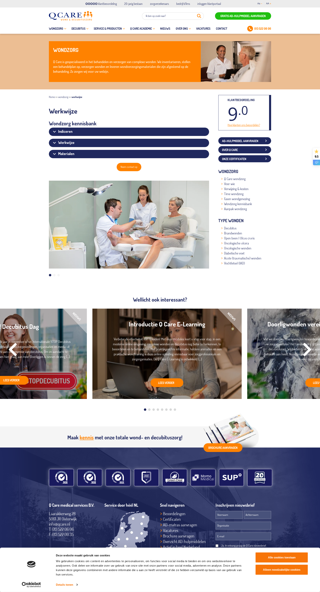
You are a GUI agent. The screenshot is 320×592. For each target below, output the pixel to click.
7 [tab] (170, 409)
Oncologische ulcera (236, 243)
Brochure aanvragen (223, 448)
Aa (258, 3)
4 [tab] (158, 409)
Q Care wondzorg (235, 179)
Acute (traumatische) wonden (242, 258)
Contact (221, 28)
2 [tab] (54, 275)
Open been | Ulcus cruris (239, 238)
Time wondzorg (234, 194)
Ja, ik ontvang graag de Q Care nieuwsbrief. (243, 545)
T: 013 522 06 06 (61, 529)
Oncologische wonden (237, 248)
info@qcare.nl (59, 524)
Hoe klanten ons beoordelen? (244, 125)
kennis (87, 437)
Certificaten (172, 519)
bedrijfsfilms (183, 4)
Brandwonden (233, 233)
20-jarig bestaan (133, 4)
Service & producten (108, 28)
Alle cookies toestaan (282, 557)
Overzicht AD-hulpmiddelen (184, 541)
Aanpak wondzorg (235, 209)
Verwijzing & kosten (236, 189)
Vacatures (203, 28)
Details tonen (64, 584)
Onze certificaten (234, 159)
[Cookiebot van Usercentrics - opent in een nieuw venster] (31, 585)
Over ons (182, 28)
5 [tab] (162, 409)
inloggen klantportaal (209, 4)
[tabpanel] (129, 225)
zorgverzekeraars (159, 4)
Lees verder (166, 383)
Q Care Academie (141, 28)
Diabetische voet (234, 253)
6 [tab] (166, 409)
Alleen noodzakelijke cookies (281, 569)
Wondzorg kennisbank (238, 204)
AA (267, 3)
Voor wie (229, 184)
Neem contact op (129, 166)
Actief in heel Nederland (181, 547)
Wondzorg (56, 28)
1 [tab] (50, 275)
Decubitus (78, 28)
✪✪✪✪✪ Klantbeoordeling (101, 4)
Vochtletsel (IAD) (234, 263)
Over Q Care (230, 150)
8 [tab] (175, 409)
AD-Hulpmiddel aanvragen (240, 141)
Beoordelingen (174, 513)
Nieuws (165, 28)
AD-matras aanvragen (180, 524)
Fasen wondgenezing (237, 199)
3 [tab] (58, 275)
